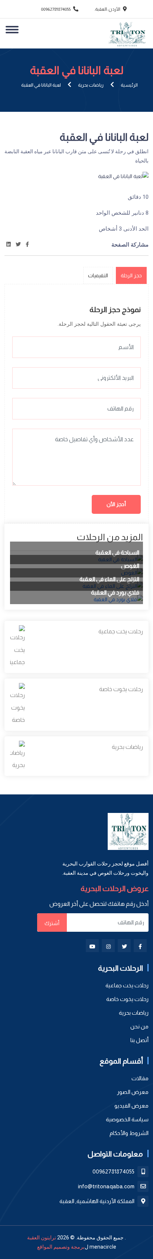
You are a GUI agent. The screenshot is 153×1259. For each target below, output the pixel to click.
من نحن (139, 1026)
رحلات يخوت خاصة (121, 689)
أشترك (52, 923)
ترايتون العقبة (41, 1237)
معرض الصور (133, 1092)
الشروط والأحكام (129, 1133)
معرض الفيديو (131, 1105)
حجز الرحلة (131, 275)
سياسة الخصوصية (127, 1119)
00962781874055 (56, 9)
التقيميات (98, 275)
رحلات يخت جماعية (120, 631)
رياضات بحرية (91, 85)
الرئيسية (129, 85)
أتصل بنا (139, 1040)
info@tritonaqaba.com (107, 1186)
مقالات (140, 1078)
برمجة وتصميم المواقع (61, 1247)
